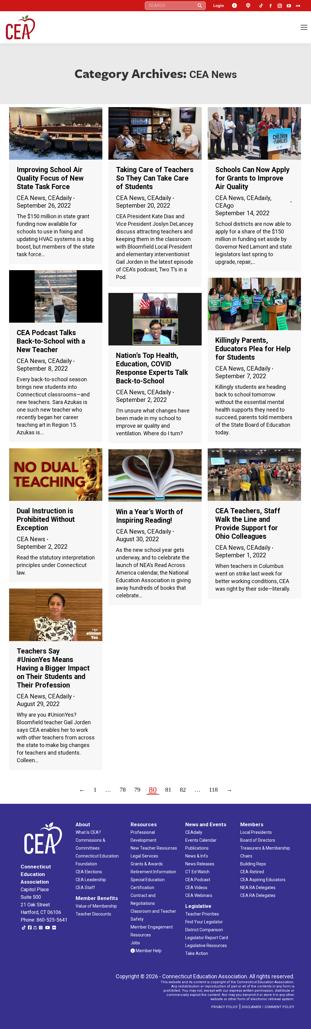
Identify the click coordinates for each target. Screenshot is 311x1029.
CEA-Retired (252, 871)
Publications (197, 848)
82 (183, 789)
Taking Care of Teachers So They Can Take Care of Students (154, 178)
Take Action (196, 953)
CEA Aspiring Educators (262, 879)
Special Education (148, 879)
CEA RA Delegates (257, 895)
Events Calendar (201, 840)
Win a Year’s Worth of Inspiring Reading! (149, 516)
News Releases (199, 863)
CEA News (31, 198)
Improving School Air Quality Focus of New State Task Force (50, 178)
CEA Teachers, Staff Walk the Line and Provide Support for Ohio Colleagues (247, 524)
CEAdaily (60, 198)
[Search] (200, 6)
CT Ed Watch (197, 871)
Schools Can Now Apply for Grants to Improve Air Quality (252, 178)
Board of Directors (257, 840)
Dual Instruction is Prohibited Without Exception (46, 519)
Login (218, 5)
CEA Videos (196, 887)
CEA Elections (89, 871)
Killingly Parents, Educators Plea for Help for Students (253, 349)
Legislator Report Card (206, 937)
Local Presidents (256, 832)
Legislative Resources (206, 945)
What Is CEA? (88, 832)
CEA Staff (85, 887)
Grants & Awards (147, 863)
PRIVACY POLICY (224, 1007)
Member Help (148, 950)
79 (137, 789)
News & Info (196, 856)
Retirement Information (153, 871)
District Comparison (204, 929)
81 (168, 789)
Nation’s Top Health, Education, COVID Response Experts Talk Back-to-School (152, 368)
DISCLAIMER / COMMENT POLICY (268, 1007)
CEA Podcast (197, 879)
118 (213, 789)
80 (153, 789)
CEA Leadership (91, 879)
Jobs (135, 942)
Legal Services (144, 856)
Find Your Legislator (204, 921)
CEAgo (224, 205)
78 (123, 789)
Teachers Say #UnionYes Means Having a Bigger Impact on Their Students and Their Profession (53, 668)
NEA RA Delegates (257, 887)
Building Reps (253, 863)
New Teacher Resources (154, 848)
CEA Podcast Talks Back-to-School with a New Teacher (51, 341)
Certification (142, 887)
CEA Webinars (198, 895)
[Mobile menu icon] (304, 27)
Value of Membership (96, 906)
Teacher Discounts (93, 914)
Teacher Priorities (202, 914)
